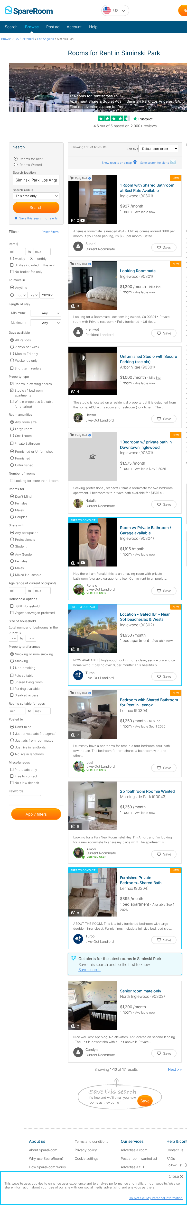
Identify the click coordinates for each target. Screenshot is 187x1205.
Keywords (16, 792)
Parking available (27, 689)
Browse (32, 26)
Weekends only (26, 360)
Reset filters (50, 232)
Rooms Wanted (30, 165)
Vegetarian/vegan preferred (35, 613)
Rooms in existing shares (33, 384)
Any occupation (26, 533)
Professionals (25, 539)
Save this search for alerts (38, 218)
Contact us (175, 1150)
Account (74, 26)
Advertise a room (134, 1150)
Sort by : (133, 149)
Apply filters (36, 814)
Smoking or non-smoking (34, 654)
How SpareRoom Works (47, 1167)
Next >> (175, 1069)
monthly (41, 259)
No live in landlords (29, 754)
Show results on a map (117, 162)
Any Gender (24, 554)
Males (19, 510)
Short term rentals (28, 368)
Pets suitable (24, 675)
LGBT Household (27, 606)
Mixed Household (28, 575)
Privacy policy (86, 1150)
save (145, 1100)
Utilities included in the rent (35, 265)
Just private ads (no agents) (35, 734)
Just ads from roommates (34, 740)
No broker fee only (28, 272)
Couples (21, 517)
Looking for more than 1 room (36, 481)
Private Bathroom (27, 443)
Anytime (21, 287)
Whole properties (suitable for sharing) (34, 404)
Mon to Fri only (26, 354)
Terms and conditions (91, 1141)
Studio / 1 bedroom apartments (29, 392)
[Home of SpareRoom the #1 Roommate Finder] (29, 10)
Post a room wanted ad (139, 1158)
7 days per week (27, 347)
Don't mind (23, 727)
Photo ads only (26, 770)
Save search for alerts (155, 162)
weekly (20, 259)
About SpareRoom (43, 1150)
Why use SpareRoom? (46, 1158)
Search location (24, 172)
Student (21, 546)
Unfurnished (24, 465)
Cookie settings (86, 1158)
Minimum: (18, 313)
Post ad (52, 26)
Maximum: (18, 322)
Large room (23, 429)
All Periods (23, 340)
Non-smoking (25, 668)
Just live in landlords (30, 747)
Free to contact (26, 776)
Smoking (21, 661)
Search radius (23, 190)
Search (11, 26)
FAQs (171, 1158)
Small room (23, 436)
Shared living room (29, 682)
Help (93, 26)
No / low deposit (27, 783)
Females (21, 503)
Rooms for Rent (31, 159)
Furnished (22, 458)
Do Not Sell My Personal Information (156, 1198)
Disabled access (26, 695)
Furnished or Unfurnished (34, 451)
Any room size (26, 422)
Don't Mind (23, 496)
